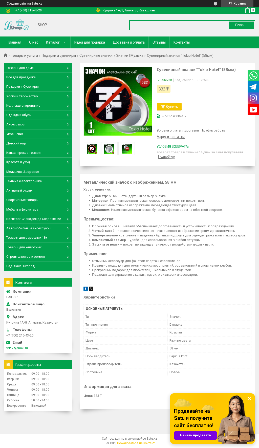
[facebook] (85, 289)
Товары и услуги (24, 55)
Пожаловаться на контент (136, 443)
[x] (91, 289)
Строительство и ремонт (26, 256)
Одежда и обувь (18, 115)
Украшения (15, 134)
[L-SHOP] (16, 25)
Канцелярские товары (23, 153)
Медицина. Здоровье (22, 172)
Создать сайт (16, 3)
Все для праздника (21, 77)
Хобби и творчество (22, 96)
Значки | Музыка (129, 55)
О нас (33, 42)
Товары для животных (23, 247)
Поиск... (241, 25)
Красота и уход (18, 162)
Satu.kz (152, 438)
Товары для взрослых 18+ (26, 237)
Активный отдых (19, 190)
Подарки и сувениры (59, 55)
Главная (14, 42)
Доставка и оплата (129, 42)
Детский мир (16, 143)
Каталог (53, 42)
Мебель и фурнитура (22, 209)
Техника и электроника (24, 181)
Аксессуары (15, 124)
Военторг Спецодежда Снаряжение (33, 219)
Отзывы (159, 42)
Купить (172, 106)
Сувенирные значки (96, 55)
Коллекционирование (23, 105)
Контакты (182, 42)
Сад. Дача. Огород (20, 266)
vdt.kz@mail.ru (17, 348)
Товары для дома (20, 68)
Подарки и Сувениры (22, 86)
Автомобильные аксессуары (28, 228)
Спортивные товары (22, 200)
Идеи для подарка (89, 42)
